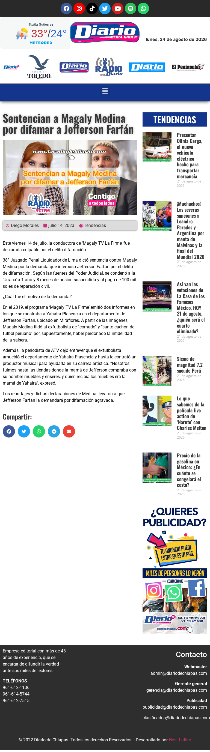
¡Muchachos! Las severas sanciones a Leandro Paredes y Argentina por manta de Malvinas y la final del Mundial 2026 (191, 230)
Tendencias (95, 225)
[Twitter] (105, 8)
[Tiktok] (92, 8)
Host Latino (180, 739)
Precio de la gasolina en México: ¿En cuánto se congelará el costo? (189, 470)
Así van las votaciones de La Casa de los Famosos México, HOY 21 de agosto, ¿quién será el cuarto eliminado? (191, 307)
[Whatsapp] (143, 8)
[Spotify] (130, 8)
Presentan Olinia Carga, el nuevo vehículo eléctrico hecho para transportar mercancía (189, 155)
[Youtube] (117, 8)
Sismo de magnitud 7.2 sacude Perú (190, 364)
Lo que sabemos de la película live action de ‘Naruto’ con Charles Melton (191, 413)
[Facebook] (66, 8)
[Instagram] (79, 8)
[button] (105, 90)
